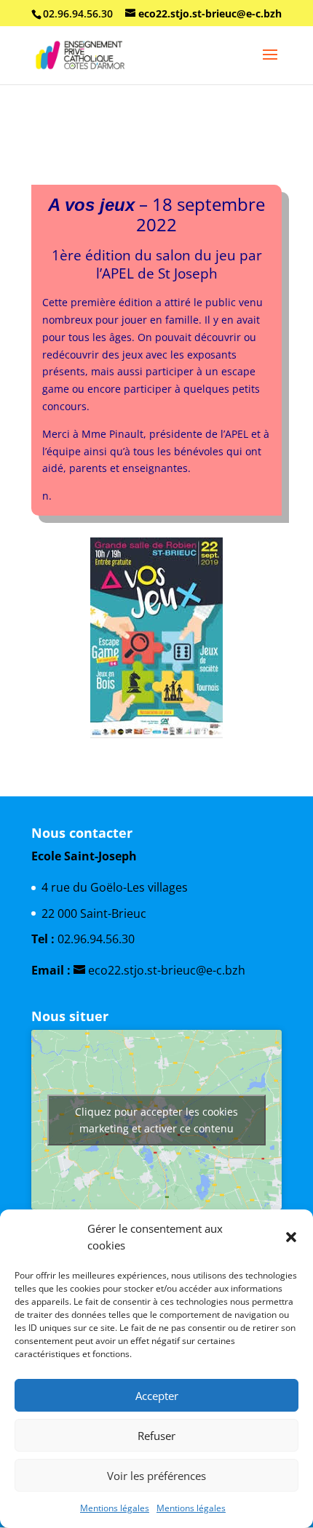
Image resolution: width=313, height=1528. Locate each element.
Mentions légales (114, 1508)
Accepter (156, 1395)
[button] (291, 1237)
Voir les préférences (156, 1475)
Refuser (156, 1435)
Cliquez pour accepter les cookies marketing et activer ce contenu (156, 1120)
